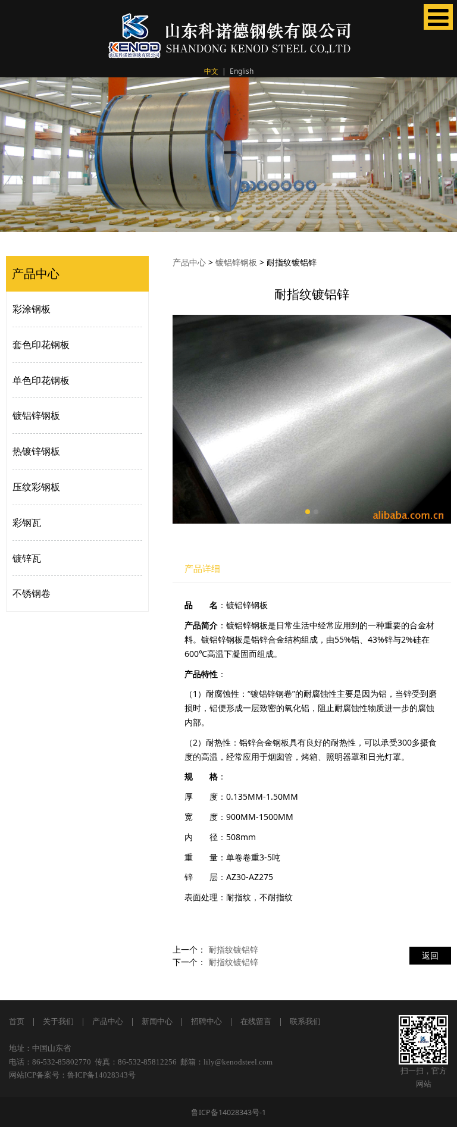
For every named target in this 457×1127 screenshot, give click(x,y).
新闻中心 (157, 1021)
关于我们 (58, 1021)
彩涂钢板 (31, 308)
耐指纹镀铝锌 (233, 949)
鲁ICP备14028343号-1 (228, 1112)
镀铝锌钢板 (36, 415)
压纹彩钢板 (36, 486)
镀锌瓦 (26, 558)
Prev (16, 154)
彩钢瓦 (26, 522)
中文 (211, 71)
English (241, 71)
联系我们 (305, 1021)
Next (441, 154)
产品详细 (202, 568)
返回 (430, 955)
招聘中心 (206, 1021)
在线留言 (255, 1021)
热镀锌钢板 (36, 451)
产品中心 (189, 262)
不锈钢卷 (31, 593)
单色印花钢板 (41, 380)
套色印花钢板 (41, 344)
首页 (16, 1021)
